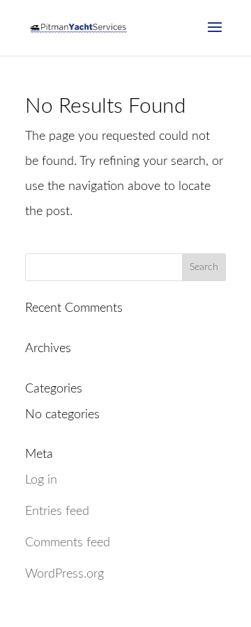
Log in (41, 480)
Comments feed (67, 543)
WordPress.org (64, 574)
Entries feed (57, 511)
